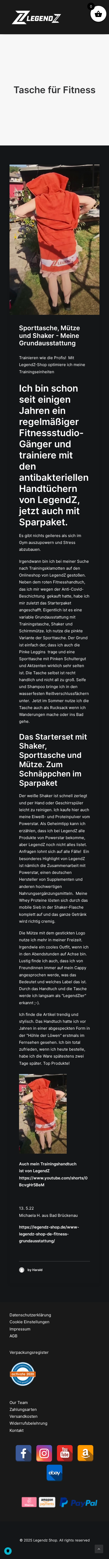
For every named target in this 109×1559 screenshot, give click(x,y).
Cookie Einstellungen (29, 1321)
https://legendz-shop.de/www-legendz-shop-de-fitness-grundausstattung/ (49, 1234)
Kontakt (17, 1430)
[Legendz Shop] (37, 17)
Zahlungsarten (23, 1409)
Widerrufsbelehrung (28, 1423)
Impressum (20, 1329)
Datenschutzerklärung (30, 1314)
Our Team (19, 1402)
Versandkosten (24, 1416)
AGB (13, 1335)
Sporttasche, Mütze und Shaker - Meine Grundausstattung (49, 335)
